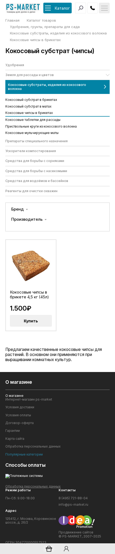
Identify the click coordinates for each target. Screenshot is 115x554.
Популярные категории (24, 454)
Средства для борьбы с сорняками (34, 161)
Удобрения (14, 65)
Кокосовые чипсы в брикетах (29, 113)
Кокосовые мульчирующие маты (32, 133)
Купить (31, 321)
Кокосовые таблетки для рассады (32, 120)
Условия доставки (19, 407)
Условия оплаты (18, 415)
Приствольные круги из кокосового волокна (41, 126)
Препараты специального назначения (36, 141)
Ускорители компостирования (30, 151)
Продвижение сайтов (76, 532)
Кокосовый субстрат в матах (28, 106)
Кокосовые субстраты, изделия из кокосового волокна (47, 86)
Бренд (17, 209)
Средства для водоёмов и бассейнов (36, 181)
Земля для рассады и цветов (29, 75)
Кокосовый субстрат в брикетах (31, 100)
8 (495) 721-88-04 (73, 498)
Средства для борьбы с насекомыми (36, 171)
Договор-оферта (19, 423)
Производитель (27, 219)
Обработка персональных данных (33, 446)
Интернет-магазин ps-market (28, 399)
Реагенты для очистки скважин (31, 191)
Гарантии (12, 431)
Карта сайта (14, 439)
